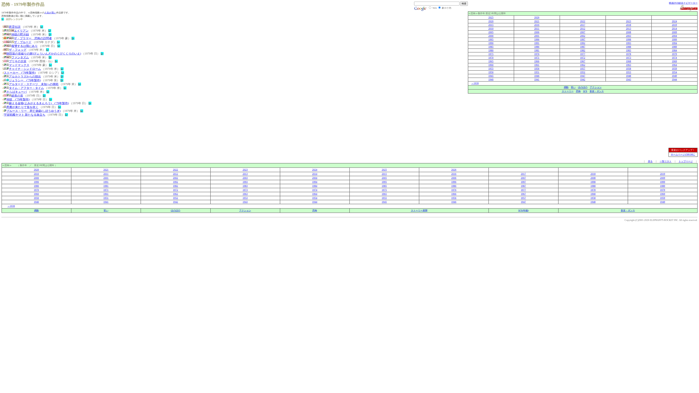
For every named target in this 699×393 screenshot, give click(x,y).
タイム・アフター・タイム (26, 88)
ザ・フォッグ (17, 49)
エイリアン (21, 30)
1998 (628, 39)
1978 (628, 54)
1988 (628, 46)
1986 (536, 46)
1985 (490, 46)
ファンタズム (20, 57)
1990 (490, 43)
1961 (536, 64)
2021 (536, 21)
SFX (585, 91)
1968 (628, 61)
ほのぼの (582, 87)
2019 (674, 24)
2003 (628, 35)
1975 (490, 54)
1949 (674, 75)
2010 (490, 28)
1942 (582, 79)
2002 (582, 35)
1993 (628, 43)
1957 (582, 68)
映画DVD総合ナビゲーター (683, 3)
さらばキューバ (16, 91)
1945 (490, 75)
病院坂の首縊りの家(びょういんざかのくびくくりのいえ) (43, 53)
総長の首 (17, 95)
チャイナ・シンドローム (25, 68)
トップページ (686, 161)
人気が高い (50, 12)
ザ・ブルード (22, 42)
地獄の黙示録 (20, 34)
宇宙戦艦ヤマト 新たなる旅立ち (24, 114)
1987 (582, 46)
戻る (650, 161)
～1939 (475, 83)
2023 (628, 21)
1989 (674, 46)
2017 (582, 24)
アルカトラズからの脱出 (25, 76)
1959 (674, 68)
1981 (536, 50)
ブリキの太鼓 (17, 61)
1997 (582, 39)
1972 (582, 57)
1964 (674, 64)
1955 (490, 68)
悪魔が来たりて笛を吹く (22, 107)
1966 (536, 61)
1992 (582, 43)
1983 (628, 50)
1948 (628, 75)
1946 (536, 75)
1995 (490, 39)
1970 (490, 57)
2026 (536, 17)
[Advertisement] (667, 119)
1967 (582, 61)
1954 (674, 72)
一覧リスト (666, 161)
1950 (490, 72)
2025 (490, 17)
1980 (490, 50)
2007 (582, 32)
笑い (573, 87)
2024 (674, 21)
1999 (674, 39)
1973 (628, 57)
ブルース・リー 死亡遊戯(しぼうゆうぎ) (33, 110)
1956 (536, 68)
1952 (582, 72)
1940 (490, 79)
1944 (674, 79)
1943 (628, 79)
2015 (490, 24)
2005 (490, 32)
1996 (536, 39)
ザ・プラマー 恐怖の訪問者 (33, 38)
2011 (536, 28)
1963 (628, 64)
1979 (674, 54)
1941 (536, 79)
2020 (490, 21)
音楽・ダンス (597, 91)
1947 (582, 75)
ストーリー (568, 91)
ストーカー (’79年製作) (20, 72)
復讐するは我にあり (24, 45)
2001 (536, 35)
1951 (536, 72)
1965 (490, 61)
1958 (628, 68)
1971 (536, 57)
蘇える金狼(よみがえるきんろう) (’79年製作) (39, 103)
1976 (536, 54)
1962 (582, 64)
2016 (536, 24)
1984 (674, 50)
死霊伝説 (15, 26)
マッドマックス (19, 65)
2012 (582, 28)
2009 (674, 32)
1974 (674, 57)
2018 (628, 24)
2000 (490, 35)
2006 (536, 32)
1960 (490, 64)
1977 (582, 54)
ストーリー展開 (419, 210)
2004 (674, 35)
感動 (566, 87)
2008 (628, 32)
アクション (596, 87)
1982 (582, 50)
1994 (674, 43)
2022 (582, 21)
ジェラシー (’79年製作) (25, 80)
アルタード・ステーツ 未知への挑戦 (33, 84)
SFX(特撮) (523, 210)
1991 (536, 43)
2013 (628, 28)
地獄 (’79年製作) (17, 99)
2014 (674, 28)
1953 (628, 72)
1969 (674, 61)
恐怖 (578, 91)
